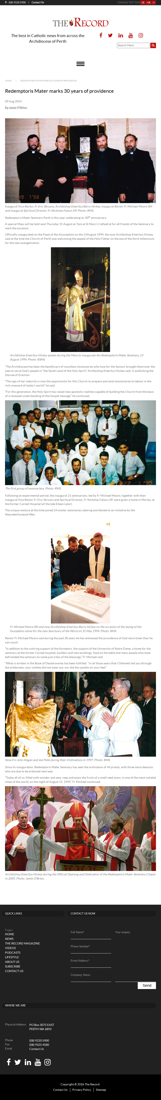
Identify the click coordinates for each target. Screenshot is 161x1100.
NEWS (9, 939)
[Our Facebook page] (101, 36)
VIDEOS (10, 948)
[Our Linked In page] (120, 36)
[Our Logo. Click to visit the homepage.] (80, 22)
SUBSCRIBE (12, 966)
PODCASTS (12, 952)
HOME (9, 934)
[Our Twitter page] (110, 36)
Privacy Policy (81, 1089)
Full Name (77, 932)
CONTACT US (14, 971)
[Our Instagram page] (139, 36)
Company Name (80, 974)
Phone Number (80, 946)
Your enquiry (122, 932)
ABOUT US (12, 962)
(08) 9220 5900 (15, 2)
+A (148, 2)
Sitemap (101, 1089)
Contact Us (36, 1049)
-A (143, 2)
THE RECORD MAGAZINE (22, 943)
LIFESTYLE (12, 957)
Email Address (80, 960)
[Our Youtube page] (130, 36)
